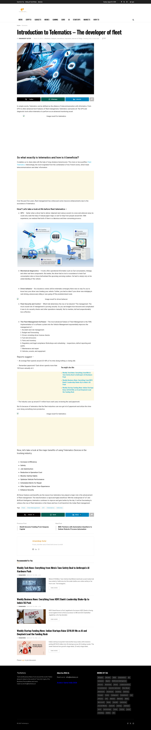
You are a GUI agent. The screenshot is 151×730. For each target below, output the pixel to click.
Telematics (50, 508)
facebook (110, 692)
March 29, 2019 (38, 38)
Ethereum (101, 692)
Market (112, 699)
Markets (87, 19)
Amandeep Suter (25, 38)
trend (128, 709)
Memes (46, 19)
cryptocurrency (125, 684)
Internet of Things (77, 38)
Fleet (23, 508)
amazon (100, 681)
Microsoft (101, 702)
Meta (126, 699)
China (116, 684)
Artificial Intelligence (119, 681)
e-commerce (102, 688)
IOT (43, 508)
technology (107, 709)
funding (118, 692)
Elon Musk (126, 688)
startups (126, 706)
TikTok (122, 709)
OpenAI (115, 702)
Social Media (102, 706)
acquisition (122, 677)
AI (69, 19)
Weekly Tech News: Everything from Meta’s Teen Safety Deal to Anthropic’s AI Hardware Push (77, 374)
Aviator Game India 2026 (67, 682)
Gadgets (38, 19)
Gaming (55, 19)
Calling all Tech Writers (31, 2)
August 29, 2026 (32, 575)
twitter (108, 713)
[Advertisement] (55, 185)
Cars (63, 19)
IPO (106, 699)
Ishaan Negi (22, 575)
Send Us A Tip (20, 2)
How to (96, 19)
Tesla (115, 709)
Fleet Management (33, 508)
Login (132, 2)
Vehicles (60, 508)
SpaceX (111, 706)
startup (119, 706)
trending (101, 713)
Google (100, 695)
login (23, 660)
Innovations (60, 38)
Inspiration (68, 38)
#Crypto (100, 677)
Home (18, 25)
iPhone (100, 699)
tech (99, 709)
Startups (76, 19)
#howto (108, 677)
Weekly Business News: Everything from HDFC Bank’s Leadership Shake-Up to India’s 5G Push (78, 382)
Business (24, 25)
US (114, 713)
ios (131, 695)
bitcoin (100, 684)
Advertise (40, 2)
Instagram (114, 695)
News (20, 19)
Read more (54, 588)
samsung (123, 702)
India (107, 695)
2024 (114, 677)
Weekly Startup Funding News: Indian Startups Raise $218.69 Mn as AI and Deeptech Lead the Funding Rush (78, 389)
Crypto (28, 19)
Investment (124, 695)
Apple (108, 681)
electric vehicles (114, 688)
